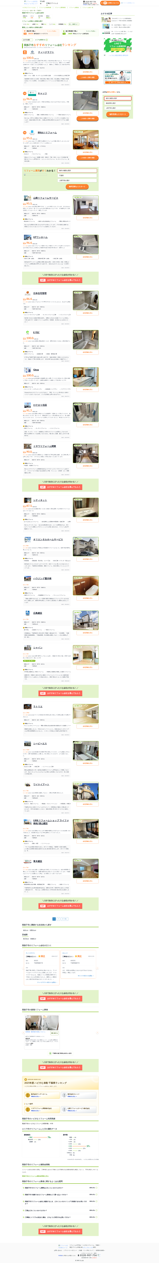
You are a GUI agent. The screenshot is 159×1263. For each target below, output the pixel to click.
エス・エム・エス (88, 1247)
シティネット (40, 500)
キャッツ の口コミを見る (85, 975)
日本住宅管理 (40, 293)
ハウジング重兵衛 (42, 578)
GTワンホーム (40, 237)
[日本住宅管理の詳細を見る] (27, 293)
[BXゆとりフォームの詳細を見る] (32, 132)
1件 (39, 17)
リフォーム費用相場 (60, 7)
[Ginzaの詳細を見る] (27, 369)
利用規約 (85, 4)
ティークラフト (46, 52)
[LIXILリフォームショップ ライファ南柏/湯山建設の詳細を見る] (27, 822)
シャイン (38, 648)
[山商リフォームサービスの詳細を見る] (27, 198)
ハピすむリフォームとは (28, 7)
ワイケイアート (41, 784)
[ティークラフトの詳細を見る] (32, 52)
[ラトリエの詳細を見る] (27, 706)
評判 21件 (35, 139)
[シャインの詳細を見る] (27, 647)
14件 (32, 17)
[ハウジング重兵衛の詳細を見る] (27, 578)
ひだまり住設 (40, 405)
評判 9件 (36, 339)
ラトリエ (38, 707)
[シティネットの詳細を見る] (27, 500)
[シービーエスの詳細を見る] (27, 743)
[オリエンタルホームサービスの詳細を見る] (27, 539)
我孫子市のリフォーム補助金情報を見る (35, 1176)
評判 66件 (35, 299)
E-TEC (36, 332)
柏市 (25, 930)
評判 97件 (35, 99)
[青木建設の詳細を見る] (27, 861)
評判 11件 (36, 376)
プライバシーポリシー (70, 1250)
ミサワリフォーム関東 (44, 446)
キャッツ (42, 93)
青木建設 (37, 861)
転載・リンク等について (86, 1250)
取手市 (26, 938)
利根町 (33, 938)
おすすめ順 (26, 40)
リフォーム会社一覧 (87, 7)
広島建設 (37, 613)
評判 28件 (35, 243)
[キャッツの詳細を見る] (32, 93)
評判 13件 (36, 58)
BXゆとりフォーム (47, 133)
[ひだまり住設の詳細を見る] (27, 405)
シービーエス (40, 744)
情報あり (48, 17)
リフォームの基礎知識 (45, 7)
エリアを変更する (40, 40)
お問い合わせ (58, 1250)
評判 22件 (35, 204)
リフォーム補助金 (74, 7)
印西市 (33, 930)
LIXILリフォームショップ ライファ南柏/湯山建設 (51, 822)
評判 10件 (35, 452)
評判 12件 (35, 411)
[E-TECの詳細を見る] (27, 332)
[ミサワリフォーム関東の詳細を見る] (27, 446)
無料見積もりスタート (77, 186)
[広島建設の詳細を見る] (27, 613)
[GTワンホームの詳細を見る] (27, 237)
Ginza (36, 370)
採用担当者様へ (100, 1250)
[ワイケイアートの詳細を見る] (27, 784)
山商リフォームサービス (45, 198)
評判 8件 (35, 506)
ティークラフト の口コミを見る (46, 982)
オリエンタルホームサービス (48, 539)
